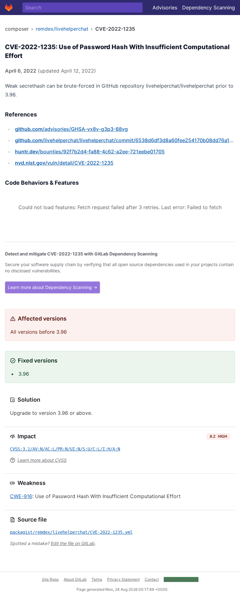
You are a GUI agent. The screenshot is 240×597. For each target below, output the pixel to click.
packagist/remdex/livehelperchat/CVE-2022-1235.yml (71, 532)
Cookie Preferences (181, 579)
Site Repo (50, 579)
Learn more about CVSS (42, 460)
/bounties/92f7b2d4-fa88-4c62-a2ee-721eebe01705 (90, 151)
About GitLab (75, 579)
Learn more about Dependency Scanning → (52, 287)
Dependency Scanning (208, 7)
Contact (152, 579)
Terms (97, 579)
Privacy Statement (123, 579)
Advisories (164, 7)
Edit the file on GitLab (73, 543)
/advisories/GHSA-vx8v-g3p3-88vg (71, 129)
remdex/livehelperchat (62, 29)
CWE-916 (21, 496)
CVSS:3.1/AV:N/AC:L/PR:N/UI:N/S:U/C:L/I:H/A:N (65, 448)
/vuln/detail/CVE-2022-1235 (64, 163)
